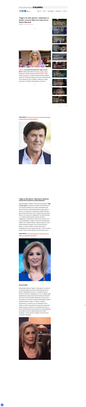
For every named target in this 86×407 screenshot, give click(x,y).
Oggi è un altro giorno (41, 71)
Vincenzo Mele (27, 24)
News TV (39, 11)
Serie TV (65, 11)
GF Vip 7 (44, 11)
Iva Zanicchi (25, 75)
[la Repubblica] (38, 7)
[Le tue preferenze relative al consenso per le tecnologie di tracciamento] (85, 305)
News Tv (21, 69)
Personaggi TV (51, 11)
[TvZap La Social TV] (24, 11)
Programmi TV (59, 11)
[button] (2, 405)
